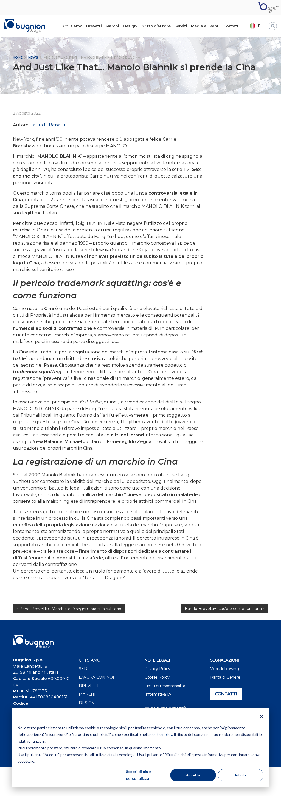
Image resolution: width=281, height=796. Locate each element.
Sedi (83, 668)
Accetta (193, 775)
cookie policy (161, 734)
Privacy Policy (157, 668)
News (33, 57)
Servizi (180, 26)
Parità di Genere (225, 677)
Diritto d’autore (155, 26)
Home (18, 57)
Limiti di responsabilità (165, 685)
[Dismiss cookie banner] (261, 717)
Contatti (231, 26)
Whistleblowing (224, 668)
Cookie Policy (157, 677)
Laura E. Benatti (47, 125)
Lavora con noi (96, 677)
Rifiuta (240, 775)
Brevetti (94, 26)
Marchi (112, 26)
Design (130, 26)
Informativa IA (158, 694)
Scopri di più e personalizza (138, 775)
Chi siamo (89, 660)
